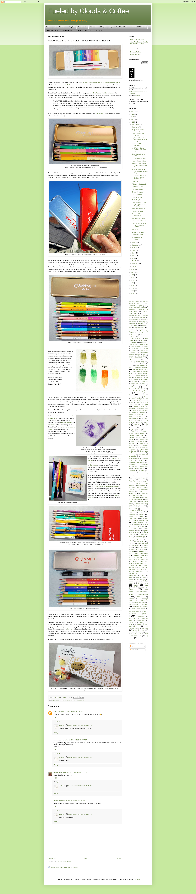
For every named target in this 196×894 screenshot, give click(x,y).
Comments (134, 650)
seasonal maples (139, 542)
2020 (132, 272)
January (135, 266)
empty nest (134, 383)
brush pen (132, 342)
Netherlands (132, 470)
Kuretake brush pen (136, 435)
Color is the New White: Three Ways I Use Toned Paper (139, 204)
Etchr (144, 385)
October (134, 242)
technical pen (141, 579)
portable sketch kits (58, 700)
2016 (132, 283)
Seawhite (131, 543)
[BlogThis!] (76, 697)
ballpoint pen (139, 327)
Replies (58, 721)
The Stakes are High (138, 218)
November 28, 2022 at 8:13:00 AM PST (80, 814)
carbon (146, 346)
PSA (130, 524)
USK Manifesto (140, 597)
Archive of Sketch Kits (83, 30)
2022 (132, 122)
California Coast (133, 344)
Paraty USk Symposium (135, 481)
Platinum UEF (133, 509)
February (135, 263)
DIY (147, 377)
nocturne (141, 470)
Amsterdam (133, 321)
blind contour (134, 334)
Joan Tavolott (58, 772)
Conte (143, 363)
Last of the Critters (137, 186)
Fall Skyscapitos (137, 195)
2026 (132, 111)
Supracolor (51, 424)
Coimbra (138, 354)
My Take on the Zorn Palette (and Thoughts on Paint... (139, 139)
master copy (132, 455)
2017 (132, 280)
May (133, 255)
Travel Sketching (52, 30)
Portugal (131, 516)
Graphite (72, 27)
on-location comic (141, 476)
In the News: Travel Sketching (138, 130)
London (141, 443)
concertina (137, 363)
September (135, 245)
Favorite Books (67, 30)
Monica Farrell (58, 800)
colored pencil (134, 360)
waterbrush (141, 616)
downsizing (144, 379)
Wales (137, 600)
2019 (132, 275)
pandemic (142, 480)
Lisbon (132, 441)
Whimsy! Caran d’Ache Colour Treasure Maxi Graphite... (139, 165)
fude (132, 402)
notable (131, 472)
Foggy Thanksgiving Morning (138, 134)
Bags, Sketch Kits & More (118, 27)
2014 (132, 288)
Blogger (137, 879)
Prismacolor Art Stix (141, 520)
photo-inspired (137, 495)
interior (133, 428)
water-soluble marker (138, 608)
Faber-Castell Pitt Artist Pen (138, 388)
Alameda (145, 319)
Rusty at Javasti (137, 197)
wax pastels (132, 622)
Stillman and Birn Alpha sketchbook (138, 552)
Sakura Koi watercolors (135, 538)
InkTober (136, 426)
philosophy (145, 493)
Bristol (143, 340)
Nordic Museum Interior (139, 161)
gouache (131, 414)
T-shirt (144, 577)
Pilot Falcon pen (134, 497)
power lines (133, 518)
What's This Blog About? (137, 39)
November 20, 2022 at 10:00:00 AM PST (70, 712)
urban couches (140, 591)
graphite (140, 414)
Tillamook (137, 581)
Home (48, 27)
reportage (141, 526)
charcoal (145, 348)
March (134, 261)
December (135, 124)
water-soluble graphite (141, 606)
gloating (143, 406)
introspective (144, 428)
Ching (55, 712)
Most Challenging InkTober (137, 238)
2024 (132, 117)
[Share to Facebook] (81, 697)
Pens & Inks (82, 27)
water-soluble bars (139, 602)
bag (130, 327)
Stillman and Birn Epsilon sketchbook (138, 562)
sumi (137, 577)
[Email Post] (70, 697)
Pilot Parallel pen (136, 499)
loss (137, 445)
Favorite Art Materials (138, 27)
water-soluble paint (134, 611)
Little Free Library (141, 441)
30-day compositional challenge (137, 307)
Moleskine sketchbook (136, 462)
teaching (131, 579)
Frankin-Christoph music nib (140, 400)
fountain (142, 395)
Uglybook (132, 589)
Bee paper (145, 333)
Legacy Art (98, 30)
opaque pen (132, 480)
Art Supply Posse (135, 54)
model (140, 460)
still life (131, 551)
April (133, 258)
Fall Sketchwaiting (137, 189)
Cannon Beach (135, 346)
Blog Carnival (144, 334)
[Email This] (74, 697)
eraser (138, 385)
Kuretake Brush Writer (135, 437)
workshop (145, 628)
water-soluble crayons (138, 604)
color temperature (135, 358)
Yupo (146, 632)
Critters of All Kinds (138, 232)
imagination (137, 424)
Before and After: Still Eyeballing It (138, 144)
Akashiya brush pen (134, 315)
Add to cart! (99, 113)
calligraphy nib (144, 344)
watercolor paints (140, 620)
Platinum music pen (139, 505)
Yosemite (140, 632)
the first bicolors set (71, 85)
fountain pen (133, 397)
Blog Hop (133, 336)
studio (130, 577)
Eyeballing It (136, 200)
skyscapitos (93, 465)
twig (134, 587)
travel (136, 585)
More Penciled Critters (139, 221)
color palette (141, 356)
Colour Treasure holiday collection (102, 93)
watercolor (132, 618)
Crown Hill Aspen (137, 192)
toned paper (143, 583)
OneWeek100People (139, 478)
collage (144, 354)
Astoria (144, 325)
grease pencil (135, 416)
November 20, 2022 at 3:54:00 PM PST (75, 772)
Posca (141, 516)
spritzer (144, 549)
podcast (143, 509)
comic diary (140, 362)
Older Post (118, 858)
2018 (132, 277)
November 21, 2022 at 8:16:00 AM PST (80, 725)
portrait (141, 514)
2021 (132, 269)
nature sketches (139, 468)
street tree (142, 575)
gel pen (145, 405)
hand (138, 420)
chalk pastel (135, 348)
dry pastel (134, 381)
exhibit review (133, 387)
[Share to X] (78, 697)
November (135, 127)
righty (139, 530)
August (134, 247)
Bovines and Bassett (138, 208)
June (134, 253)
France (146, 397)
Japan (139, 430)
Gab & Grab (139, 402)
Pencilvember (141, 485)
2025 (132, 114)
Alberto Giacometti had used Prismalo (105, 486)
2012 (132, 293)
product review (69, 700)
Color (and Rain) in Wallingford (138, 214)
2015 (132, 285)
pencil (138, 483)
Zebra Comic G (136, 633)
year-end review (138, 630)
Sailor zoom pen (140, 536)
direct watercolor (138, 377)
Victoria (139, 599)
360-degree (132, 309)
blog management (143, 336)
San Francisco (138, 540)
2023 (132, 119)
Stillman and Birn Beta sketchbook (138, 557)
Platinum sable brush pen (137, 507)
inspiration (145, 426)
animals (140, 323)
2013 (132, 291)
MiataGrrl (62, 725)
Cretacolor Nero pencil (140, 369)
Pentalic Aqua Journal (135, 487)
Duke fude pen (144, 381)
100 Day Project (134, 301)
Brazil (137, 340)
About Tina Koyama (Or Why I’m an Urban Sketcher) (139, 42)
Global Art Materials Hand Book (138, 408)
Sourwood (135, 229)
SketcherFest (135, 549)
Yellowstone (132, 632)
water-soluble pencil (79, 700)
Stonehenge (132, 575)
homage (140, 422)
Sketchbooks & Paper (98, 27)
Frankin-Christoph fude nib (139, 399)
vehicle (131, 599)
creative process (141, 367)
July (133, 250)
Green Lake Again (137, 235)
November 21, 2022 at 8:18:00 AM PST (80, 786)
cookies (131, 365)
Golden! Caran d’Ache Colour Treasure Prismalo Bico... (139, 177)
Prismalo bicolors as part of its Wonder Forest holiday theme (101, 82)
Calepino (143, 342)
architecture (133, 325)
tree (146, 585)
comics (130, 363)
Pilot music (145, 497)
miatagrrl (138, 95)
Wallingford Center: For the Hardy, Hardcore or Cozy (140, 171)
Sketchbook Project (142, 547)
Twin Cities (142, 587)
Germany (135, 406)
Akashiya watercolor (134, 319)
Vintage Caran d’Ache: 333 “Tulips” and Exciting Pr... (139, 225)
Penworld (70, 629)
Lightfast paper (143, 439)
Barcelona (131, 329)
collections (131, 356)
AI (144, 313)
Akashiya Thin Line (139, 317)
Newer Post (52, 858)
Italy (133, 430)
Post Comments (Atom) (63, 862)
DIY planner (134, 379)
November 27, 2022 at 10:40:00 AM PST (75, 800)
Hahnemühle (133, 418)
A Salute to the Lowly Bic (139, 184)
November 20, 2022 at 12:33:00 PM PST (74, 740)
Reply (55, 717)
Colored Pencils (59, 27)
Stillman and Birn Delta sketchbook (138, 559)
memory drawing (134, 458)
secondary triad (143, 544)
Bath (139, 333)
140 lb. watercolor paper (138, 305)
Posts (133, 646)
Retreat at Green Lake (139, 158)
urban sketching (138, 594)
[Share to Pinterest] (83, 697)
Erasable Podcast (135, 52)
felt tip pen (139, 393)
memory (143, 456)
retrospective (133, 528)
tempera (131, 581)
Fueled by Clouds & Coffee (88, 11)
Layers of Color (136, 181)
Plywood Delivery (137, 211)
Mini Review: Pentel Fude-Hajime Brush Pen (139, 149)
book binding (135, 338)
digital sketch (140, 375)
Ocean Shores (141, 474)
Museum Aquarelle (67, 422)
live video (132, 443)
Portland (131, 512)
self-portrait (135, 545)
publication (137, 524)
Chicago (134, 350)
